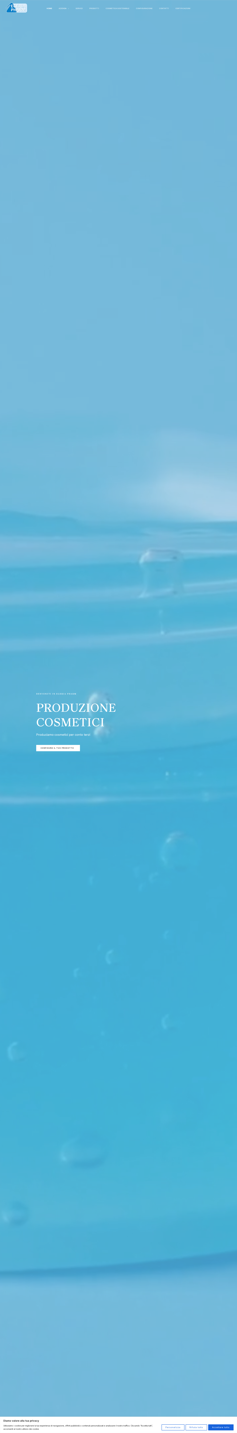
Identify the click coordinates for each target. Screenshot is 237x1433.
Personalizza (173, 1427)
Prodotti (94, 8)
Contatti (164, 8)
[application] (68, 8)
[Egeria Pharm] (16, 8)
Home (49, 8)
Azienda (63, 8)
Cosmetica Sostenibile (117, 8)
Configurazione (144, 8)
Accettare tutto (221, 1427)
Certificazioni (182, 8)
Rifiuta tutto (196, 1427)
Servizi (79, 8)
